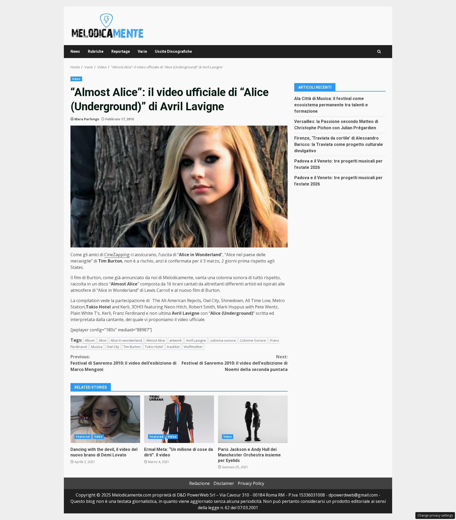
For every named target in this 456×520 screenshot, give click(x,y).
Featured (83, 436)
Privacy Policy (251, 483)
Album (90, 340)
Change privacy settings (435, 515)
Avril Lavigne (196, 340)
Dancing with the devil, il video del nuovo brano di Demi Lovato (105, 419)
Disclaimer (223, 483)
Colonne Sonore (253, 340)
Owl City (113, 346)
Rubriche (95, 51)
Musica (96, 346)
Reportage (120, 51)
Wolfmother (193, 346)
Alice (102, 340)
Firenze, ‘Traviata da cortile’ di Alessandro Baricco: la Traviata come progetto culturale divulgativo (338, 144)
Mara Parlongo (86, 119)
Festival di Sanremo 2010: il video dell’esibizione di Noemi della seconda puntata (235, 363)
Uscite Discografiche (173, 51)
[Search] (379, 51)
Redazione (199, 483)
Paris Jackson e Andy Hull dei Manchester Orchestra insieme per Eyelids (253, 419)
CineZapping (117, 254)
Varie (142, 51)
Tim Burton (132, 346)
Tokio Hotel (154, 346)
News (75, 51)
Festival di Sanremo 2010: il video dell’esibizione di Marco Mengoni (123, 363)
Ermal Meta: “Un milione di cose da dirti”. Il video (179, 419)
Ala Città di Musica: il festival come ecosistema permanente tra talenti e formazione (331, 104)
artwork (175, 340)
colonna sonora (223, 340)
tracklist (173, 346)
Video (76, 79)
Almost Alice (155, 340)
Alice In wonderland (126, 340)
